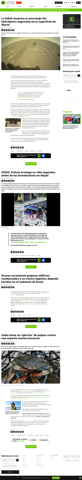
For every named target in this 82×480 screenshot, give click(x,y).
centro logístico (30, 304)
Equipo (37, 460)
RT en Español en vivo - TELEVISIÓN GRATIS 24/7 (69, 26)
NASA (26, 151)
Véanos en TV (58, 2)
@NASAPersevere (34, 93)
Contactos (38, 458)
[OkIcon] (74, 3)
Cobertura (38, 462)
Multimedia (58, 6)
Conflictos (13, 315)
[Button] (52, 2)
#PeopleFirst (23, 242)
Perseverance (15, 139)
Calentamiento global (21, 435)
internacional (39, 151)
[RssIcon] (80, 460)
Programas (31, 6)
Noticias (7, 6)
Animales (13, 435)
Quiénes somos (39, 457)
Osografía (67, 112)
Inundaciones (32, 255)
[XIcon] (68, 3)
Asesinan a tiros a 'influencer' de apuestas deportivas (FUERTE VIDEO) (71, 65)
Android (51, 457)
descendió (20, 139)
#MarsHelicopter (21, 92)
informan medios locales (38, 393)
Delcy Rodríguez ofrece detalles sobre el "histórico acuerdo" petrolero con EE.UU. (71, 47)
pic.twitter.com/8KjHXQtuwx (36, 242)
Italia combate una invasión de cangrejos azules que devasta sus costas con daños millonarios (12, 412)
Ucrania (29, 315)
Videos (24, 460)
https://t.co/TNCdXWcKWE (23, 97)
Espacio (13, 151)
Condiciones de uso (39, 465)
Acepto (70, 78)
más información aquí (45, 478)
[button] (71, 19)
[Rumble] (66, 3)
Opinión (45, 6)
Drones (19, 315)
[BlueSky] (72, 3)
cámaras (27, 114)
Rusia (24, 315)
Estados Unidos (20, 151)
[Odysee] (70, 460)
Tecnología (32, 151)
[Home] (3, 2)
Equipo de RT (73, 6)
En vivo (18, 2)
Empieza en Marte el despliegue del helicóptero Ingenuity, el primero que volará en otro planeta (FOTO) (12, 130)
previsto (26, 130)
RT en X (10, 472)
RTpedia (24, 464)
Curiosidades (30, 435)
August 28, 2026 (31, 245)
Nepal (39, 255)
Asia (12, 255)
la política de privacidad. (71, 78)
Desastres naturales (24, 255)
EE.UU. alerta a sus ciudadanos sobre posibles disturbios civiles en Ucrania (71, 60)
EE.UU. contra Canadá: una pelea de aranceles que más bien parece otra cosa (70, 127)
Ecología (36, 435)
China (17, 255)
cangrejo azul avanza (26, 391)
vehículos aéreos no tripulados (28, 301)
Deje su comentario (31, 163)
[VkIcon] (64, 3)
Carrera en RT (38, 464)
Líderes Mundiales (26, 465)
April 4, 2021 (31, 99)
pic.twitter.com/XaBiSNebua (33, 97)
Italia (42, 435)
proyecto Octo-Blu (28, 421)
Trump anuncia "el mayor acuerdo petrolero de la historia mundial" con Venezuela (71, 41)
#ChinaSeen (15, 242)
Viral (19, 6)
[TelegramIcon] (70, 3)
